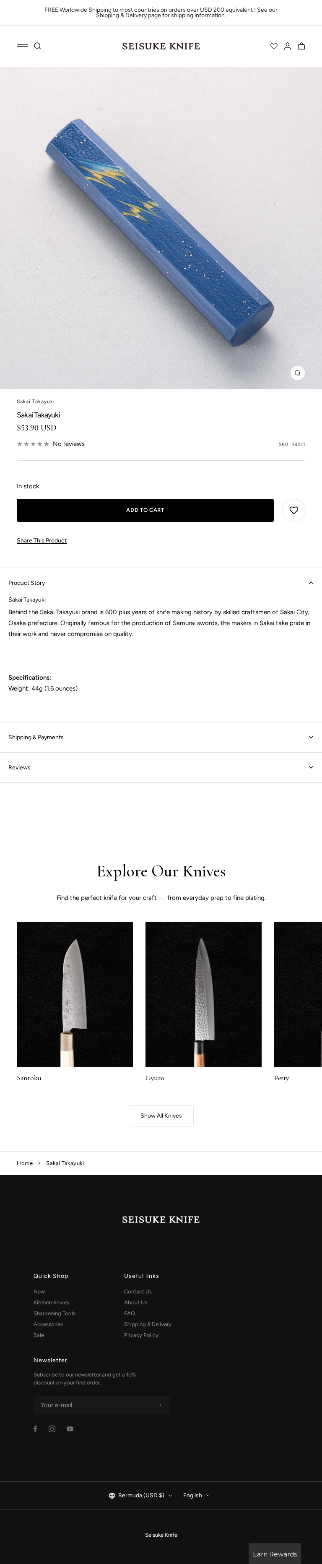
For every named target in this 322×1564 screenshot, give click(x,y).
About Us (135, 1302)
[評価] (274, 46)
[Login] (287, 46)
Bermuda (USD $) (141, 1495)
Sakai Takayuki (36, 401)
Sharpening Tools (54, 1313)
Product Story (26, 582)
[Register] (160, 1405)
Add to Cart (145, 510)
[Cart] (301, 46)
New (39, 1291)
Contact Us (138, 1291)
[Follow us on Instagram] (52, 1429)
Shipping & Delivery (147, 1324)
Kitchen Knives (51, 1302)
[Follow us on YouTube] (70, 1429)
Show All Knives (161, 1115)
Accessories (48, 1324)
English (192, 1495)
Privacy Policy (141, 1335)
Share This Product (42, 540)
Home (25, 1163)
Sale (39, 1335)
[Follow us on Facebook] (35, 1429)
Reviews (19, 767)
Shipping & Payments (36, 737)
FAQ (129, 1313)
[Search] (38, 46)
